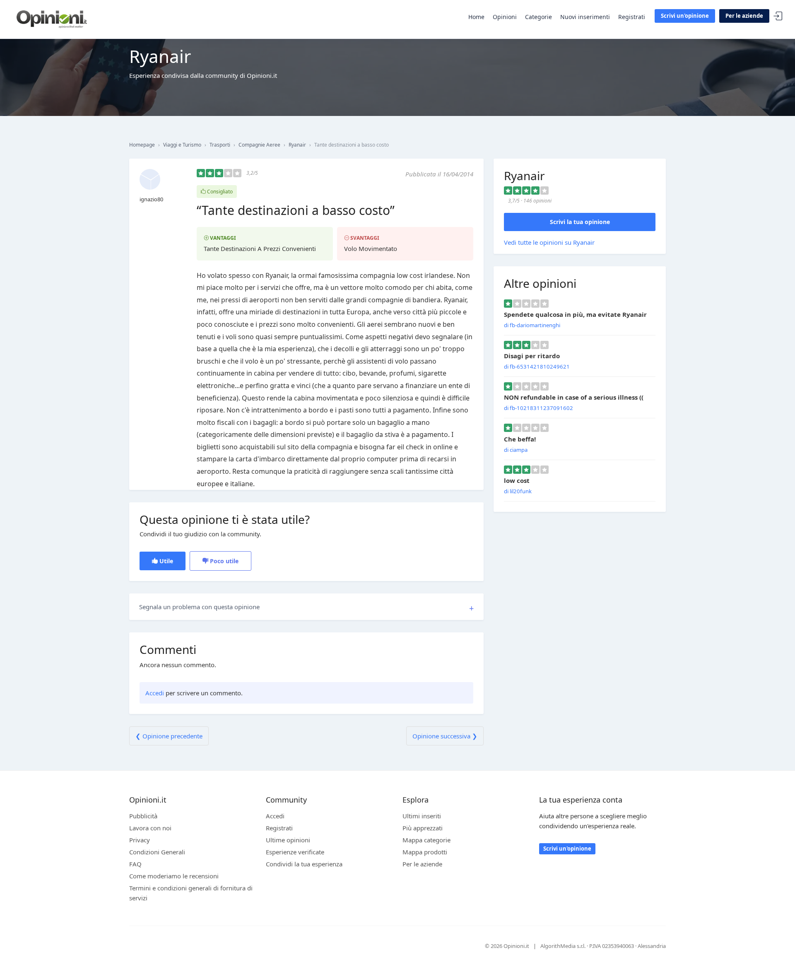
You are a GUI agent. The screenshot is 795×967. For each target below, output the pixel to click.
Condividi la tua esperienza (304, 864)
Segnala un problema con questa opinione (199, 607)
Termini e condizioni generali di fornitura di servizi (191, 893)
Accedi (778, 16)
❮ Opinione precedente (168, 736)
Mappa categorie (426, 840)
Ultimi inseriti (421, 816)
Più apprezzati (422, 828)
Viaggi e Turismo (182, 144)
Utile (165, 561)
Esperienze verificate (295, 852)
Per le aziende (744, 15)
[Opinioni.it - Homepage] (52, 18)
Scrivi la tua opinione (580, 222)
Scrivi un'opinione (685, 15)
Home (476, 17)
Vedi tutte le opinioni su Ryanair (549, 242)
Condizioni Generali (157, 852)
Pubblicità (143, 816)
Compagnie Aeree (259, 144)
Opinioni (505, 17)
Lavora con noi (150, 828)
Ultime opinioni (288, 840)
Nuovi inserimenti (585, 17)
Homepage (142, 144)
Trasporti (220, 144)
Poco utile (223, 561)
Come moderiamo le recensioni (174, 876)
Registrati (631, 17)
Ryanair (297, 144)
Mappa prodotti (424, 852)
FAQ (135, 864)
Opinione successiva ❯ (444, 736)
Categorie (538, 17)
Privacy (139, 840)
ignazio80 (151, 199)
